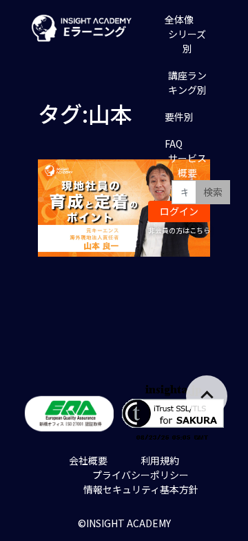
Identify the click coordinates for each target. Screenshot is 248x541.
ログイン (179, 211)
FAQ (174, 143)
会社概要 (88, 460)
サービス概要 (187, 165)
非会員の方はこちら (179, 230)
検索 (213, 192)
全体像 (179, 19)
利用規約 (160, 460)
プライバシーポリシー (140, 475)
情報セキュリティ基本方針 (140, 489)
